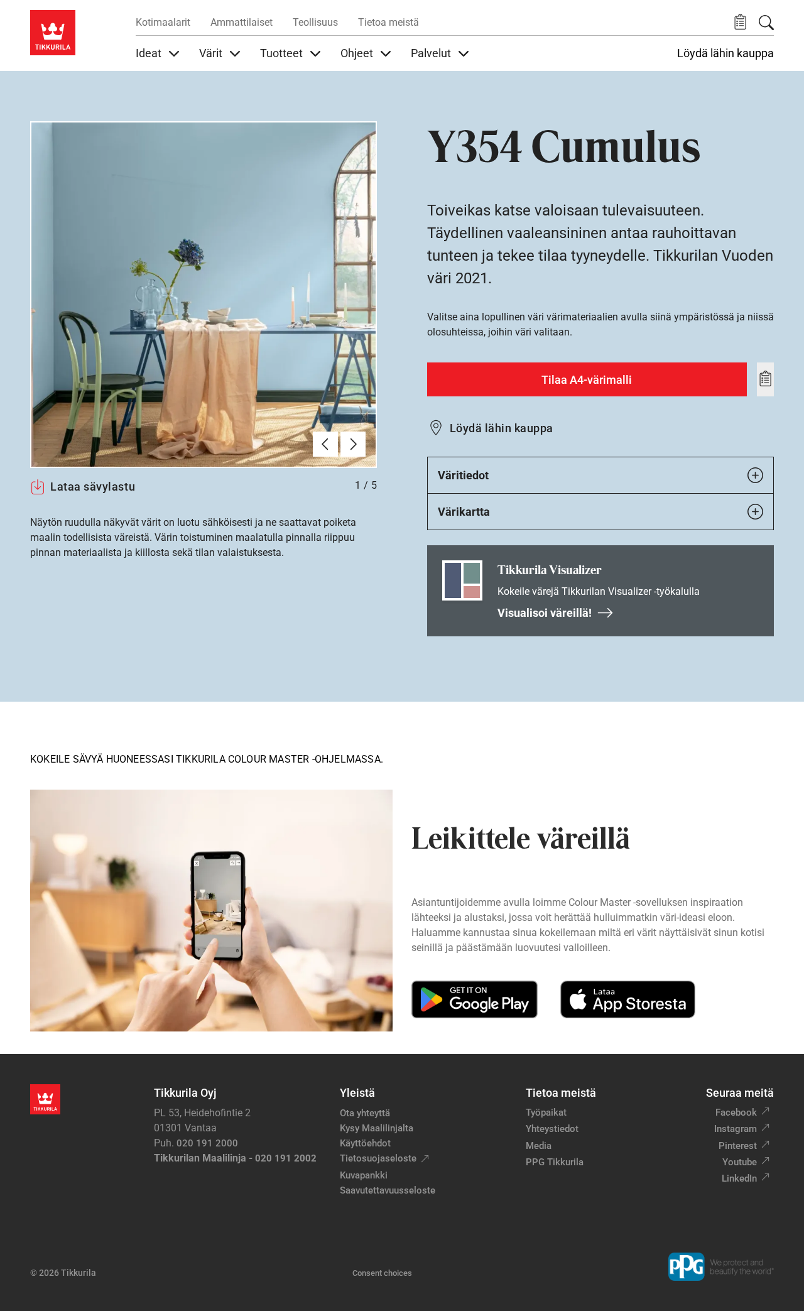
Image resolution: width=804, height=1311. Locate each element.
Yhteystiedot (552, 1128)
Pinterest (738, 1145)
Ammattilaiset (241, 22)
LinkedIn (739, 1178)
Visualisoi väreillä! (544, 612)
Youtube (739, 1162)
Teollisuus (315, 22)
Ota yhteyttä (365, 1113)
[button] (740, 22)
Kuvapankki (364, 1175)
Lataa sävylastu (92, 486)
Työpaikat (546, 1112)
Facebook (736, 1112)
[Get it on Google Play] (474, 999)
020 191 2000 (207, 1143)
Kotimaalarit (163, 22)
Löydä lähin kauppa (725, 53)
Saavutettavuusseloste (387, 1190)
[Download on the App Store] (627, 999)
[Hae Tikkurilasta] (766, 22)
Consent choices (382, 1273)
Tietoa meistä (388, 22)
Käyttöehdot (365, 1143)
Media (538, 1145)
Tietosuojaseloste (378, 1158)
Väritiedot (463, 475)
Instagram (735, 1128)
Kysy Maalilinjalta (376, 1128)
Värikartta (464, 511)
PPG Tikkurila (555, 1162)
